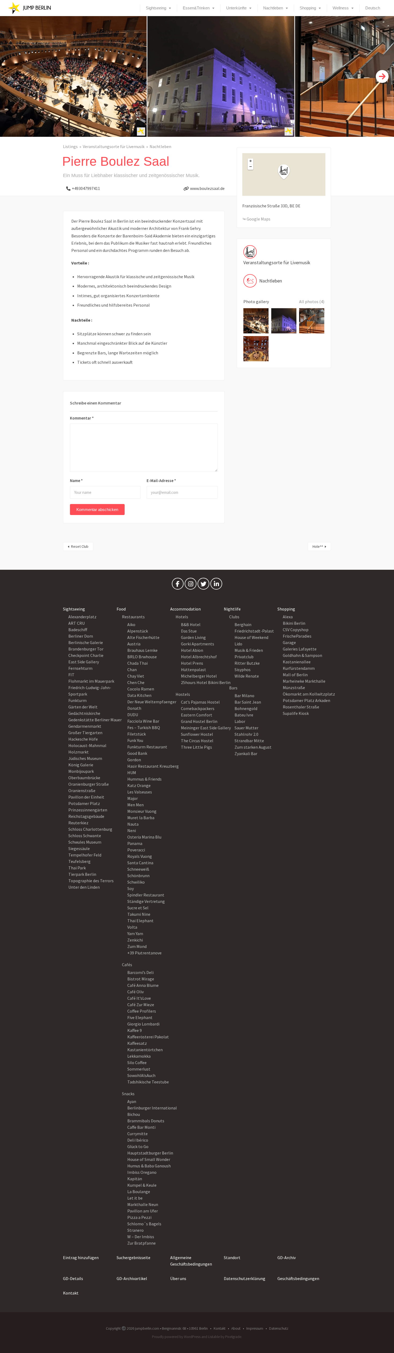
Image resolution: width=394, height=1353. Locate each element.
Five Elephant (140, 1017)
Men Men (135, 804)
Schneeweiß (138, 869)
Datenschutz (278, 1328)
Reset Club (79, 546)
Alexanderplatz (82, 616)
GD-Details (73, 1278)
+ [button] (250, 161)
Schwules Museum (84, 842)
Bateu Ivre (244, 715)
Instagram (190, 585)
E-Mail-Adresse (161, 480)
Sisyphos (243, 669)
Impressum (254, 1328)
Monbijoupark (81, 771)
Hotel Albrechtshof (199, 656)
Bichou (133, 1114)
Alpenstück (137, 631)
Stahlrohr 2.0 (246, 734)
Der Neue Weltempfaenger (151, 701)
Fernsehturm (80, 668)
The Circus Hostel (197, 740)
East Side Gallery (83, 661)
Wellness (341, 8)
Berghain (243, 624)
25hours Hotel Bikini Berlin (206, 682)
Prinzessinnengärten (87, 809)
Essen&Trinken (196, 8)
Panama (134, 843)
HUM (131, 772)
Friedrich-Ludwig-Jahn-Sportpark (89, 691)
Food (121, 609)
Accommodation (185, 609)
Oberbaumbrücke (84, 777)
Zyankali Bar (246, 753)
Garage (289, 642)
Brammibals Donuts (145, 1120)
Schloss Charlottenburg (90, 829)
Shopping (308, 8)
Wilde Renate (247, 676)
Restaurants (133, 616)
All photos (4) (311, 301)
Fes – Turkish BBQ (143, 727)
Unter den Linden (84, 887)
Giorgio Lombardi (143, 1024)
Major (132, 798)
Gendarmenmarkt (84, 726)
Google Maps (258, 219)
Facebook (177, 585)
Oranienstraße (81, 790)
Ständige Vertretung (146, 901)
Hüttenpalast (193, 669)
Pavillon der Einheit (86, 797)
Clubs (234, 616)
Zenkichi (135, 940)
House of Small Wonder (148, 1159)
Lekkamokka (139, 1056)
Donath (134, 708)
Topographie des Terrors (91, 880)
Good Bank (137, 753)
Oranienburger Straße (88, 784)
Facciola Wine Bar (143, 721)
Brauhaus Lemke (142, 650)
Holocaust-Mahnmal (87, 745)
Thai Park (77, 867)
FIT (71, 674)
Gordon (134, 759)
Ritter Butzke (247, 663)
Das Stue (189, 631)
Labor (240, 721)
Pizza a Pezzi (139, 1217)
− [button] (250, 166)
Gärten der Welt (83, 706)
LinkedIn (216, 585)
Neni (131, 830)
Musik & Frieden (249, 650)
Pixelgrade (233, 1336)
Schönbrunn (138, 875)
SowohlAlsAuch (141, 1075)
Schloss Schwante (84, 835)
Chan (132, 669)
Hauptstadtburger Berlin (150, 1153)
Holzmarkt (78, 752)
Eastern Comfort (196, 715)
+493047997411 (86, 188)
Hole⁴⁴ (318, 546)
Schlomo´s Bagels (144, 1223)
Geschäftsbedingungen (298, 1278)
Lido (238, 643)
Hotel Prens (192, 663)
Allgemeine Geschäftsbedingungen (191, 1261)
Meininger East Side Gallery (206, 727)
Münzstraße (294, 687)
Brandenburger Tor (85, 649)
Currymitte (137, 1133)
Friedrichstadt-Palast (254, 631)
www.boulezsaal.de (207, 188)
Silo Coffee (137, 1062)
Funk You (135, 740)
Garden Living (193, 637)
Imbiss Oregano (142, 1172)
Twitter (203, 585)
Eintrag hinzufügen (81, 1257)
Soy (130, 888)
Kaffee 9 (134, 1030)
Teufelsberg (79, 861)
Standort (232, 1257)
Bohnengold (246, 708)
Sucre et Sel (137, 907)
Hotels (182, 616)
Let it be (135, 1198)
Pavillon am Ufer (142, 1211)
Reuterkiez (78, 822)
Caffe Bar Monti (141, 1127)
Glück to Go (137, 1146)
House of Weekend (251, 637)
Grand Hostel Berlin (199, 721)
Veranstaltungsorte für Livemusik (113, 146)
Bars (233, 687)
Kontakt (71, 1293)
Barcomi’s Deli (140, 972)
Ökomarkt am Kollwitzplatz (309, 694)
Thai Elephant (140, 920)
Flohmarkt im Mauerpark (91, 681)
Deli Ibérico (137, 1140)
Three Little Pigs (196, 747)
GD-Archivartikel (132, 1278)
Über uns (178, 1278)
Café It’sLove (139, 998)
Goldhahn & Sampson (302, 655)
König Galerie (80, 764)
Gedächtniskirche (84, 713)
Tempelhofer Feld (84, 855)
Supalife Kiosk (296, 713)
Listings (70, 146)
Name (76, 480)
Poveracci (136, 849)
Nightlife (232, 609)
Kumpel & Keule (142, 1185)
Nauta (133, 824)
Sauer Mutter (246, 727)
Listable (214, 1336)
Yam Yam (135, 933)
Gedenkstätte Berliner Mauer (95, 719)
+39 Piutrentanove (144, 952)
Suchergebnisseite (133, 1257)
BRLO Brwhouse (142, 656)
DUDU (132, 714)
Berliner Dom (80, 636)
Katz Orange (139, 785)
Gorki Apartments (197, 643)
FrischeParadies (297, 636)
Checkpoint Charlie (85, 655)
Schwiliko (136, 882)
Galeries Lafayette (300, 649)
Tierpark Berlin (82, 874)
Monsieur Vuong (142, 811)
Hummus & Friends (144, 779)
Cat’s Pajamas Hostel (200, 702)
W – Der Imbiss (140, 1236)
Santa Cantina (140, 862)
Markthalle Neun (142, 1204)
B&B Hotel (190, 624)
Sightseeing (156, 8)
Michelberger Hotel (199, 676)
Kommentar (82, 418)
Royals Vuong (139, 856)
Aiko (131, 624)
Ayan (131, 1101)
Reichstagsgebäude (86, 816)
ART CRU (76, 623)
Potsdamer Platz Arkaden (306, 700)
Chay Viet (135, 676)
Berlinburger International (152, 1108)
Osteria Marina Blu (144, 837)
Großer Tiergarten (85, 732)
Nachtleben (273, 8)
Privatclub (244, 656)
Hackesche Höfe (83, 739)
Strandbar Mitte (249, 740)
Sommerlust (138, 1069)
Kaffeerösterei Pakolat (148, 1036)
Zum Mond (137, 946)
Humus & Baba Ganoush (149, 1165)
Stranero (135, 1230)
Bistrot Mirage (140, 978)
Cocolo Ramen (140, 689)
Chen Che (135, 682)
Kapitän (134, 1178)
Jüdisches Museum (85, 758)
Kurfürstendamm (299, 668)
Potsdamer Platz (84, 803)
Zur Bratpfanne (141, 1243)
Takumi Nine (138, 914)
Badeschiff (77, 629)
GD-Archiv (286, 1257)
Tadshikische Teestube (148, 1081)
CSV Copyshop (295, 629)
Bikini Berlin (294, 623)
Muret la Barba (140, 817)
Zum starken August (253, 747)
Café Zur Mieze (140, 1004)
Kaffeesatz (137, 1043)
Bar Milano (244, 695)
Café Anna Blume (143, 985)
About (235, 1328)
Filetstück (136, 734)
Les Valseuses (139, 792)
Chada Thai (137, 663)
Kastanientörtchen (145, 1049)
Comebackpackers (197, 708)
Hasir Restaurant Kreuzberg (153, 766)
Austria (133, 643)
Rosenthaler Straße (301, 706)
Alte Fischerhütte (143, 637)
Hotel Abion (192, 650)
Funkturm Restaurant (147, 746)
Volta (132, 927)
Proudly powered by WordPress (176, 1336)
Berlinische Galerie (85, 642)
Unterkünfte (236, 8)
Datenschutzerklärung (244, 1278)
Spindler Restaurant (145, 895)
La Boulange (138, 1191)
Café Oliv (135, 991)
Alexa (288, 616)
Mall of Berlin (295, 674)
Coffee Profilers (141, 1011)
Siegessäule (79, 848)
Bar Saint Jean (248, 702)
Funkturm (77, 700)
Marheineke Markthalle (304, 681)
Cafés (127, 964)
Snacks (128, 1093)
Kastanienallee (297, 661)
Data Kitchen (139, 695)
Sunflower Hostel (197, 734)
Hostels (183, 694)
